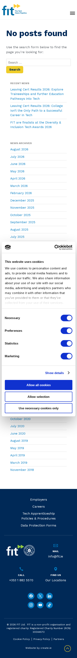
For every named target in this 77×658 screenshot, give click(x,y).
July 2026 (17, 157)
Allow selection (38, 396)
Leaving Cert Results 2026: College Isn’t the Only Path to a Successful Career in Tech (36, 110)
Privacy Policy (41, 639)
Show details (54, 372)
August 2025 (19, 229)
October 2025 (20, 215)
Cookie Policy (21, 639)
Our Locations (55, 580)
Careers (38, 506)
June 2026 (17, 164)
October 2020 (20, 419)
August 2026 (19, 149)
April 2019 (17, 455)
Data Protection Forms (38, 525)
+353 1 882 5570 (21, 580)
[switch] (66, 330)
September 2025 (22, 222)
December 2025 (22, 200)
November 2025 (22, 207)
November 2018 (22, 470)
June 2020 (17, 433)
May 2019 (17, 448)
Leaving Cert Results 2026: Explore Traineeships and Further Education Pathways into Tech (37, 94)
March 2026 (19, 186)
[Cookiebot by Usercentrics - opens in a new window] (54, 247)
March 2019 (18, 463)
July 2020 (17, 426)
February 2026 (21, 193)
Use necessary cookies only (39, 408)
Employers (38, 499)
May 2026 (17, 171)
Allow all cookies (38, 385)
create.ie (46, 648)
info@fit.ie (55, 556)
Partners (59, 639)
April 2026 (17, 178)
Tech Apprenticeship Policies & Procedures (38, 516)
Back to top (67, 648)
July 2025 (17, 237)
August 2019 (19, 441)
